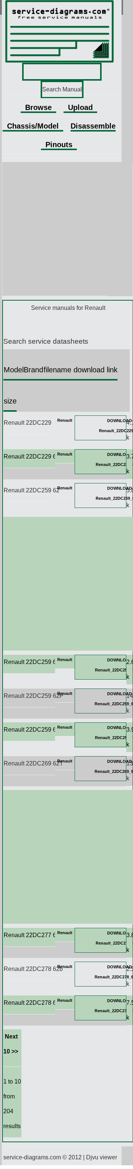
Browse (38, 107)
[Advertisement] (66, 229)
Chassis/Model (33, 126)
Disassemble (93, 126)
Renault (64, 420)
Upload (80, 107)
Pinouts (59, 144)
